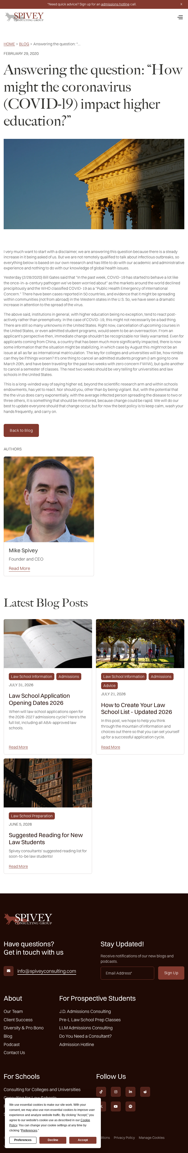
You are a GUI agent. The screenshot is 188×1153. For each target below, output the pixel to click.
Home (9, 44)
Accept (83, 1140)
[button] (180, 17)
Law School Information (31, 676)
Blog (24, 44)
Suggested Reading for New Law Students (46, 838)
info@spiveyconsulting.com (46, 971)
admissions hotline (115, 4)
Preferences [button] (29, 1130)
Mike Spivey (23, 550)
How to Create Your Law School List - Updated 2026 (136, 708)
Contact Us (14, 1052)
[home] (24, 17)
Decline (53, 1140)
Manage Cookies (151, 1137)
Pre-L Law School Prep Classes (90, 1019)
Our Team (13, 1011)
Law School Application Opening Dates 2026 (39, 699)
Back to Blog (21, 430)
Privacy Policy (124, 1137)
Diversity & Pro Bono (24, 1028)
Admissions (69, 676)
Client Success (18, 1019)
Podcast (12, 1044)
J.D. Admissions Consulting (85, 1011)
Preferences (23, 1140)
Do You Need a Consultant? (85, 1036)
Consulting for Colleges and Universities (42, 1089)
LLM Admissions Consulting (86, 1028)
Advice (109, 685)
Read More (19, 568)
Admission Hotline (76, 1044)
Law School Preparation (32, 815)
